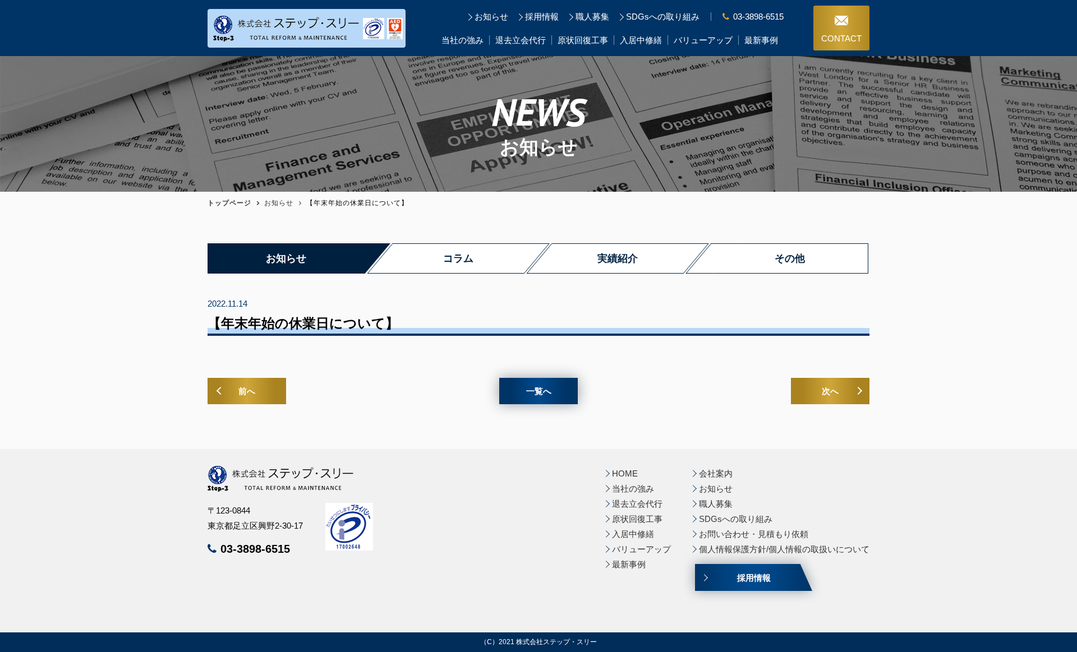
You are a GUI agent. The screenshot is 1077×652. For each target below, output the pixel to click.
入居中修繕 (641, 40)
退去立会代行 (520, 40)
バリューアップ (703, 40)
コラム (458, 258)
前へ (246, 391)
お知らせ (491, 16)
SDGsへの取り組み (662, 16)
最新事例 (761, 40)
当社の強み (462, 40)
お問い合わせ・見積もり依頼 (753, 534)
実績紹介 (617, 258)
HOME (625, 473)
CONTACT (841, 38)
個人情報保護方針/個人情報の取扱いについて (784, 549)
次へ (830, 391)
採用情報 (542, 16)
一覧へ (538, 391)
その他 (790, 258)
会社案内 (716, 473)
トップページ (229, 203)
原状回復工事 (583, 40)
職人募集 (592, 16)
